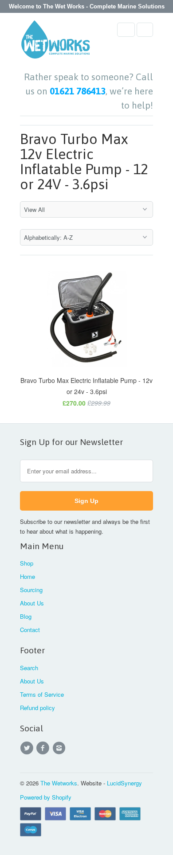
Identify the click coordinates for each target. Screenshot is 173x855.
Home (27, 576)
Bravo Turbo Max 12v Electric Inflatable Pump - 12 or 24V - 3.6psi (84, 162)
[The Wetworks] (55, 42)
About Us (32, 603)
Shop (26, 563)
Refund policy (37, 707)
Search (29, 668)
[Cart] (145, 30)
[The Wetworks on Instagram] (60, 748)
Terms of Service (42, 694)
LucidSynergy (124, 783)
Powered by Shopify (45, 797)
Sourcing (31, 590)
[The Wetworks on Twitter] (28, 748)
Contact (30, 629)
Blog (25, 616)
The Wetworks (58, 783)
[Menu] (126, 30)
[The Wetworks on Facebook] (44, 748)
